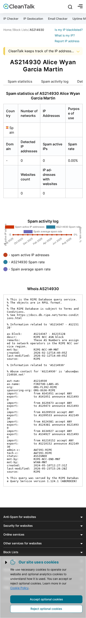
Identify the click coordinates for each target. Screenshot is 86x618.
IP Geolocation (33, 18)
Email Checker (57, 18)
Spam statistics (20, 81)
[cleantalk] (19, 6)
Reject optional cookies (46, 608)
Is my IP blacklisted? (69, 29)
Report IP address (67, 41)
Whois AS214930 (43, 289)
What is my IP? (65, 35)
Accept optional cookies (46, 599)
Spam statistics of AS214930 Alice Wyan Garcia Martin (43, 95)
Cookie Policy (19, 588)
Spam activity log (54, 81)
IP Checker (10, 18)
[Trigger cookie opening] (6, 562)
